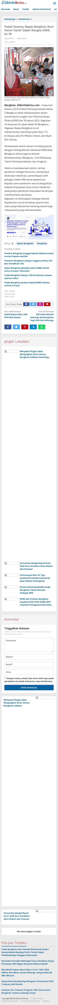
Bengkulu (42, 243)
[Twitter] (33, 304)
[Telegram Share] (33, 327)
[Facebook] (26, 304)
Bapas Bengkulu (25, 243)
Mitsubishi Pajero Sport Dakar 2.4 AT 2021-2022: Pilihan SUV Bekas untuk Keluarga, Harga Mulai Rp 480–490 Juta (26, 972)
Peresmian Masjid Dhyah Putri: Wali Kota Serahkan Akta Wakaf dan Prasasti (36, 566)
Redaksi (46, 1001)
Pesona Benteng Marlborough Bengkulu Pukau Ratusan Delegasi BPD (35, 590)
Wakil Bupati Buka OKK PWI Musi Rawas (15, 314)
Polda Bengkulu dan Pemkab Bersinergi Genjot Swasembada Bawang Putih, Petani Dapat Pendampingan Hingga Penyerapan (25, 952)
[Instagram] (40, 304)
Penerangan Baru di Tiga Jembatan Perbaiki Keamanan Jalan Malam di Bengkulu (35, 578)
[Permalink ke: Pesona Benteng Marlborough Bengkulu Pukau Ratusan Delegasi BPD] (11, 590)
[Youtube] (47, 304)
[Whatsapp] (41, 327)
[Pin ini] (24, 327)
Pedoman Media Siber (30, 1001)
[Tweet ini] (16, 327)
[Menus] (55, 3)
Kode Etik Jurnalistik (9, 1001)
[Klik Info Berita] (14, 2)
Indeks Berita (37, 998)
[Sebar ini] (7, 327)
